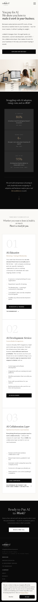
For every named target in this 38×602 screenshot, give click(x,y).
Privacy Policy (24, 592)
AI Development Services (9, 563)
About (4, 573)
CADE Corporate (14, 480)
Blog (3, 579)
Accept (27, 597)
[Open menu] (34, 3)
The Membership (12, 311)
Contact (4, 581)
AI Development (14, 395)
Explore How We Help (19, 51)
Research (5, 576)
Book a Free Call (19, 530)
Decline (11, 597)
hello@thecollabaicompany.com (10, 549)
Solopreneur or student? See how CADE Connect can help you (19, 485)
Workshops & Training (16, 307)
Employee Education (8, 560)
